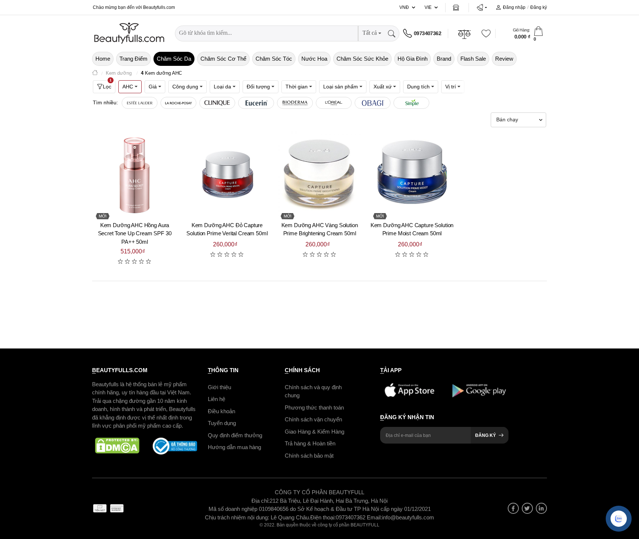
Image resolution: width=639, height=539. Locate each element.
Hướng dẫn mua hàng (234, 447)
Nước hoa (314, 58)
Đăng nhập (514, 7)
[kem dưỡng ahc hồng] (134, 173)
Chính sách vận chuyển (313, 419)
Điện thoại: (323, 517)
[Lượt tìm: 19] (256, 103)
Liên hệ (216, 399)
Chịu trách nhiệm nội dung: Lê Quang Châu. (257, 517)
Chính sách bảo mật (309, 455)
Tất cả (369, 33)
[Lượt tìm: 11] (372, 103)
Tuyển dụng (222, 423)
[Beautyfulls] (95, 73)
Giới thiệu (219, 387)
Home (102, 58)
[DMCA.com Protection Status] (117, 446)
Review (504, 58)
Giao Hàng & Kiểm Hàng (314, 431)
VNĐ (404, 7)
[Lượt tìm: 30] (140, 103)
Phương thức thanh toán (314, 407)
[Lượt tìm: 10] (411, 103)
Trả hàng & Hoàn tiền (310, 443)
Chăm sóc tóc (274, 58)
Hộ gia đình (412, 58)
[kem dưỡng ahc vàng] (319, 173)
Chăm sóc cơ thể (223, 58)
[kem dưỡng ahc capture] (411, 173)
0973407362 (427, 33)
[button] (481, 7)
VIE (428, 7)
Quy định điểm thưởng (235, 435)
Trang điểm (133, 58)
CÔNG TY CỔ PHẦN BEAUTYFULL (319, 492)
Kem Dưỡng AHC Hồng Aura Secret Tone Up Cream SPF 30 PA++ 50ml (135, 233)
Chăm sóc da (174, 58)
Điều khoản (221, 411)
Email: (374, 517)
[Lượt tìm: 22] (217, 103)
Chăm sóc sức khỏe (362, 58)
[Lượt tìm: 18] (295, 103)
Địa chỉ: (260, 501)
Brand (444, 58)
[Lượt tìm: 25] (178, 103)
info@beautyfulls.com (408, 517)
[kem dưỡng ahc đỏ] (227, 173)
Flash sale (473, 58)
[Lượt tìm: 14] (334, 103)
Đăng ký (538, 7)
